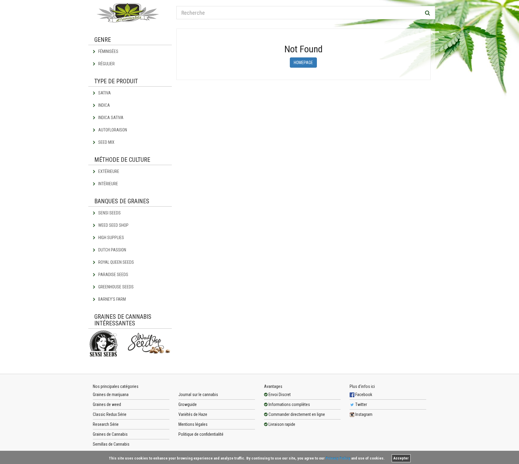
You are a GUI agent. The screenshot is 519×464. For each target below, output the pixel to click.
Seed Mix (105, 142)
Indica (103, 105)
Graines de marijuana (111, 394)
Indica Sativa (110, 117)
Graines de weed (107, 404)
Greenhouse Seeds (115, 286)
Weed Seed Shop (113, 225)
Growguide (187, 404)
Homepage (303, 62)
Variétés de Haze (192, 414)
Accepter (401, 458)
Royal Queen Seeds (115, 262)
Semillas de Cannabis (111, 444)
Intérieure (107, 183)
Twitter (360, 404)
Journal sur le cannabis (198, 394)
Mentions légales (193, 424)
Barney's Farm (111, 299)
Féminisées (107, 51)
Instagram (363, 414)
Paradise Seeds (112, 274)
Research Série (106, 424)
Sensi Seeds (109, 212)
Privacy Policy (338, 458)
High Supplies (110, 237)
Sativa (104, 93)
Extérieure (108, 171)
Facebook (363, 394)
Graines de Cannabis (110, 434)
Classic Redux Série (109, 414)
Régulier (106, 63)
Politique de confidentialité (200, 434)
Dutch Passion (111, 249)
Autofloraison (112, 130)
